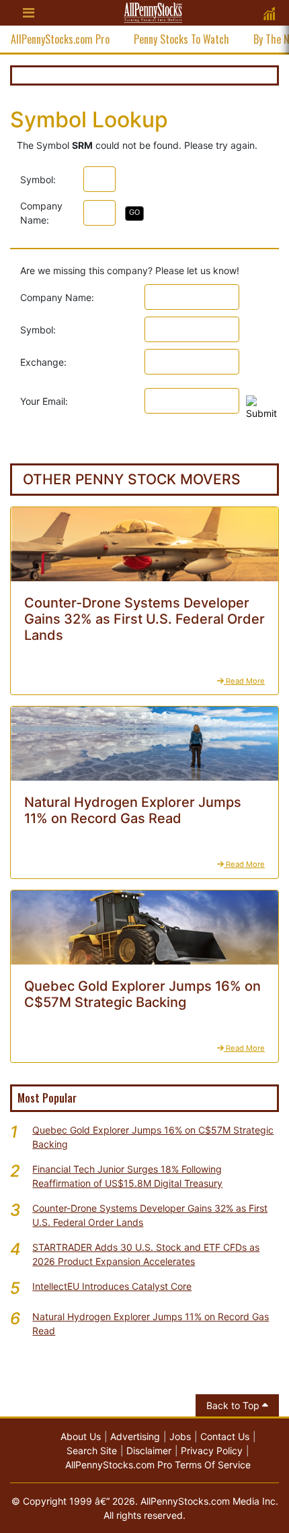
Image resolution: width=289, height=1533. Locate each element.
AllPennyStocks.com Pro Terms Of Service (158, 1464)
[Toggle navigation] (28, 13)
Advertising (135, 1436)
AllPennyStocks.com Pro (60, 39)
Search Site (92, 1450)
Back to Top (234, 1405)
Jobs (180, 1436)
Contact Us (224, 1436)
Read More (244, 681)
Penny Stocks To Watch (181, 39)
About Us (80, 1436)
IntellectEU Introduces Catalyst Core (112, 1286)
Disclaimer (148, 1450)
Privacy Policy (212, 1450)
